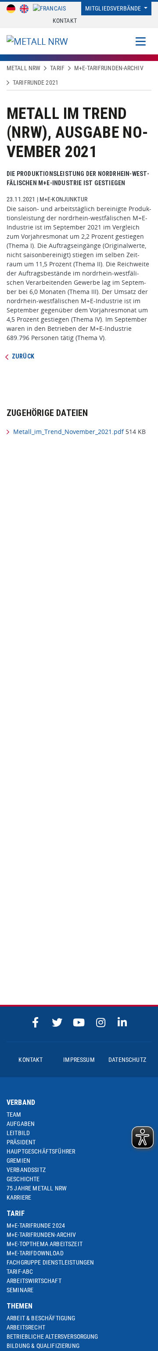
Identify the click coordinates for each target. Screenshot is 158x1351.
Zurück (23, 356)
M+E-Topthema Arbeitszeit (45, 1243)
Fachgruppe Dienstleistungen (50, 1262)
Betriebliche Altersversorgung (52, 1336)
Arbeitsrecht (26, 1327)
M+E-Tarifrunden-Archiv (109, 68)
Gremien (18, 1160)
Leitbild (18, 1132)
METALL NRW (23, 68)
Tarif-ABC (20, 1271)
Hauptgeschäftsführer (41, 1151)
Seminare (20, 1290)
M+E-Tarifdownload (35, 1253)
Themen (19, 1306)
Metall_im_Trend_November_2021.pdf (68, 431)
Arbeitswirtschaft (34, 1280)
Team (14, 1114)
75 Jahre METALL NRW (37, 1188)
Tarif (57, 68)
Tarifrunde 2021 (35, 82)
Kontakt (65, 20)
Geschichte (23, 1179)
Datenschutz (127, 1059)
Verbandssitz (26, 1169)
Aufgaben (21, 1123)
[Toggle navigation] (140, 41)
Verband (21, 1102)
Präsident (21, 1142)
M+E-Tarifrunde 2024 (36, 1225)
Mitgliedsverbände (114, 8)
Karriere (19, 1197)
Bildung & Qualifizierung (43, 1345)
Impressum (78, 1059)
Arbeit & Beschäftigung (41, 1318)
